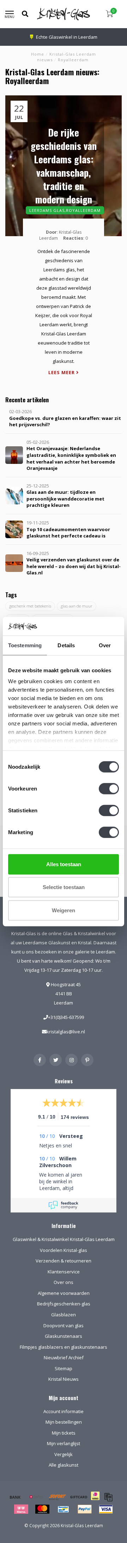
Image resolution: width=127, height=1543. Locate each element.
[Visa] (106, 1509)
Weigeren (63, 910)
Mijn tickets (63, 1433)
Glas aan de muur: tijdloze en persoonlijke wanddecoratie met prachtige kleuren (65, 498)
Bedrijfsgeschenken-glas (63, 1303)
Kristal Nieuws (63, 1379)
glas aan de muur (76, 606)
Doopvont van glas (63, 1325)
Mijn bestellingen (64, 1422)
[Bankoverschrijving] (15, 1497)
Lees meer (62, 372)
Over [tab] (105, 645)
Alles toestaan (63, 864)
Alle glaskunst (63, 1465)
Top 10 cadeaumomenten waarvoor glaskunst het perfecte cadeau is (68, 532)
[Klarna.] (21, 1509)
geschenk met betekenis (30, 606)
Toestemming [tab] (25, 645)
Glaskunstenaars (63, 1336)
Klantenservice (64, 1271)
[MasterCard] (42, 1509)
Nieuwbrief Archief (64, 1357)
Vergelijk (63, 1454)
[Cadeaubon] (78, 1497)
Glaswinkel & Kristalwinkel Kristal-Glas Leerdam (64, 1239)
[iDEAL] (95, 1500)
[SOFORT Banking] (57, 1497)
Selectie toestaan (64, 887)
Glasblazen (63, 1314)
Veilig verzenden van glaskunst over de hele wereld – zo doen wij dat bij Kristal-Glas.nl (73, 566)
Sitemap (63, 1368)
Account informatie (63, 1411)
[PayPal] (84, 1509)
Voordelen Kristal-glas (63, 1250)
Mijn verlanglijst (63, 1443)
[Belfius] (36, 1497)
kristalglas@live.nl (66, 1031)
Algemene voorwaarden (64, 1293)
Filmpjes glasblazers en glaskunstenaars (63, 1347)
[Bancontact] (63, 1509)
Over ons (63, 1282)
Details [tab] (66, 645)
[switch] (109, 788)
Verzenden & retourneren (63, 1261)
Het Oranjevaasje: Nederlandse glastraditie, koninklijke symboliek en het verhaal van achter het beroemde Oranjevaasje (71, 458)
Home (37, 54)
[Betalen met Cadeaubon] (108, 1497)
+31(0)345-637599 (66, 1017)
